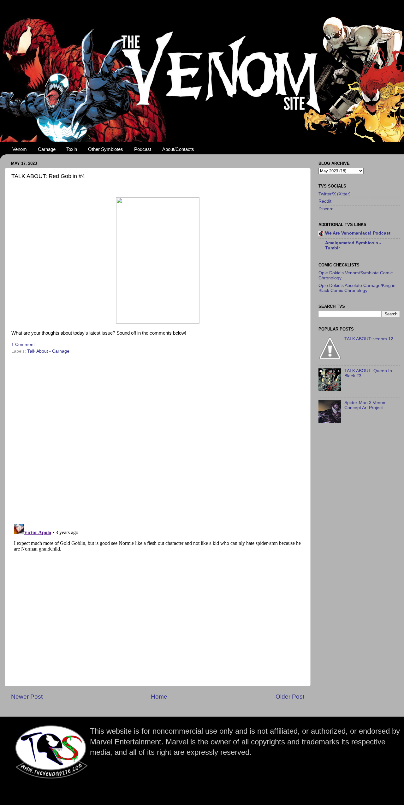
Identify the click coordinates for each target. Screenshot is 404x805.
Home (159, 696)
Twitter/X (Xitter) (334, 194)
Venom (19, 149)
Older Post (290, 696)
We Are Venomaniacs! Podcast (357, 233)
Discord (326, 208)
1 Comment (23, 344)
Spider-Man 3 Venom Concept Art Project (365, 405)
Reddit (324, 201)
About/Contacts (178, 149)
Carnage (47, 149)
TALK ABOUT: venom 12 (368, 339)
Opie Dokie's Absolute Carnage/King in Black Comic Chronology (356, 288)
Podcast (142, 149)
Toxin (71, 149)
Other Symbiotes (105, 149)
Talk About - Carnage (48, 351)
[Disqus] (157, 437)
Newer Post (27, 696)
